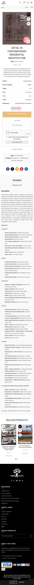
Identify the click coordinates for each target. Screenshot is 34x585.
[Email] (17, 169)
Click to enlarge (28, 41)
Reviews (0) (17, 185)
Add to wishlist (18, 149)
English (29, 84)
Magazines (4, 503)
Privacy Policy (5, 514)
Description (17, 180)
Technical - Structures (17, 160)
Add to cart (8, 455)
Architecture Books (6, 496)
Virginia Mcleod (27, 81)
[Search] (20, 2)
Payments (4, 519)
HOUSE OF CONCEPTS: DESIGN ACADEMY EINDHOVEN (9, 448)
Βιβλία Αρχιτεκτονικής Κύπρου (10, 501)
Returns (3, 516)
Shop (2, 526)
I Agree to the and (18, 138)
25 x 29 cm (28, 92)
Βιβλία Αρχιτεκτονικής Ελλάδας (10, 498)
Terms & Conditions (20, 137)
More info (21, 582)
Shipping (3, 521)
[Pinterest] (21, 169)
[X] (12, 169)
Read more (25, 453)
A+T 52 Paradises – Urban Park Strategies (25, 446)
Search (31, 536)
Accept (13, 582)
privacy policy (17, 139)
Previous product (27, 7)
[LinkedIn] (26, 169)
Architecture (15, 158)
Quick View (14, 428)
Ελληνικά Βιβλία (6, 493)
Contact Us (4, 524)
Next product (31, 7)
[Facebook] (8, 169)
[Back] (2, 7)
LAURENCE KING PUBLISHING (23, 103)
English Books (24, 158)
